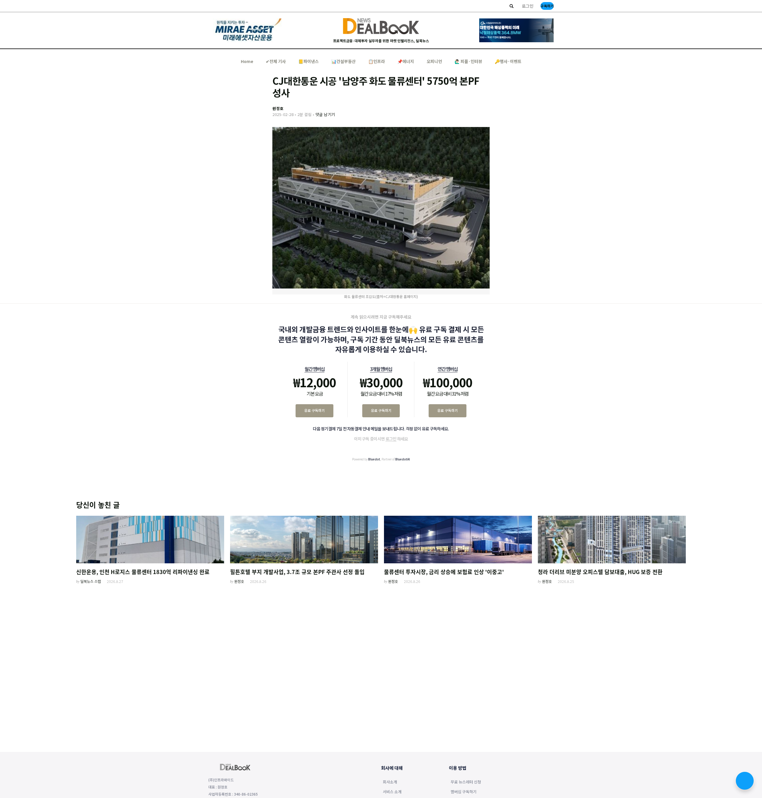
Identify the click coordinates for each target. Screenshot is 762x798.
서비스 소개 (392, 792)
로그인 (527, 6)
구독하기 (547, 5)
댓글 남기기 (325, 114)
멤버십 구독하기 (464, 792)
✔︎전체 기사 (276, 61)
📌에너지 (405, 61)
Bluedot (374, 459)
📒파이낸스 (308, 61)
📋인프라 (376, 61)
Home (247, 61)
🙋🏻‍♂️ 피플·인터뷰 (468, 61)
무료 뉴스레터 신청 (466, 782)
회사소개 (390, 782)
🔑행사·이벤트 (508, 61)
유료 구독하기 (314, 410)
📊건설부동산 (343, 61)
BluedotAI (402, 459)
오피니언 (434, 61)
